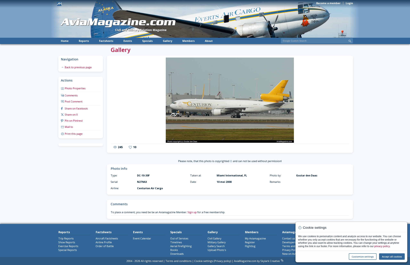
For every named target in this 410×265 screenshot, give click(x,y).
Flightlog (250, 246)
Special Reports (67, 250)
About (209, 41)
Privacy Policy (290, 250)
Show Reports (66, 242)
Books (174, 250)
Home (65, 41)
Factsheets (106, 41)
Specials (147, 41)
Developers (289, 242)
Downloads (177, 254)
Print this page (71, 134)
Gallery (167, 41)
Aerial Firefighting (181, 246)
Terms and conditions (178, 261)
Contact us (288, 238)
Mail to (67, 127)
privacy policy (382, 246)
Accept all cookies (392, 256)
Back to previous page (76, 67)
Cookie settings (203, 261)
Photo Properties (73, 88)
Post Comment (71, 101)
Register (250, 242)
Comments (69, 95)
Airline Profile (104, 242)
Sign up (192, 212)
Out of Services (179, 238)
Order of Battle (105, 246)
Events (127, 41)
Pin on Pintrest (72, 120)
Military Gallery (217, 242)
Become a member (328, 3)
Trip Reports (66, 238)
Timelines (176, 242)
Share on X (69, 114)
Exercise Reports (68, 246)
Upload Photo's (217, 250)
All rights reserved (152, 261)
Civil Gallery (214, 238)
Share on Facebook (74, 108)
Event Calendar (142, 238)
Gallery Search (216, 246)
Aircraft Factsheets (107, 238)
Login (349, 3)
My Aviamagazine (255, 238)
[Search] (350, 41)
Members (188, 41)
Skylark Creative (270, 261)
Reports (84, 41)
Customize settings (363, 256)
